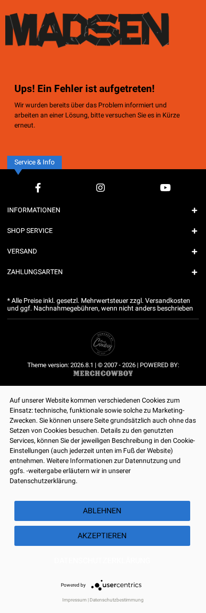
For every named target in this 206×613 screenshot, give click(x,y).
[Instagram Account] (100, 188)
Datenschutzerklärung (102, 561)
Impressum (74, 600)
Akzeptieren (102, 536)
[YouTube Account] (165, 188)
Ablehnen (102, 511)
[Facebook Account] (38, 188)
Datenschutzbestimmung (117, 600)
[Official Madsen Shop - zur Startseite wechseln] (103, 26)
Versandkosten (167, 301)
